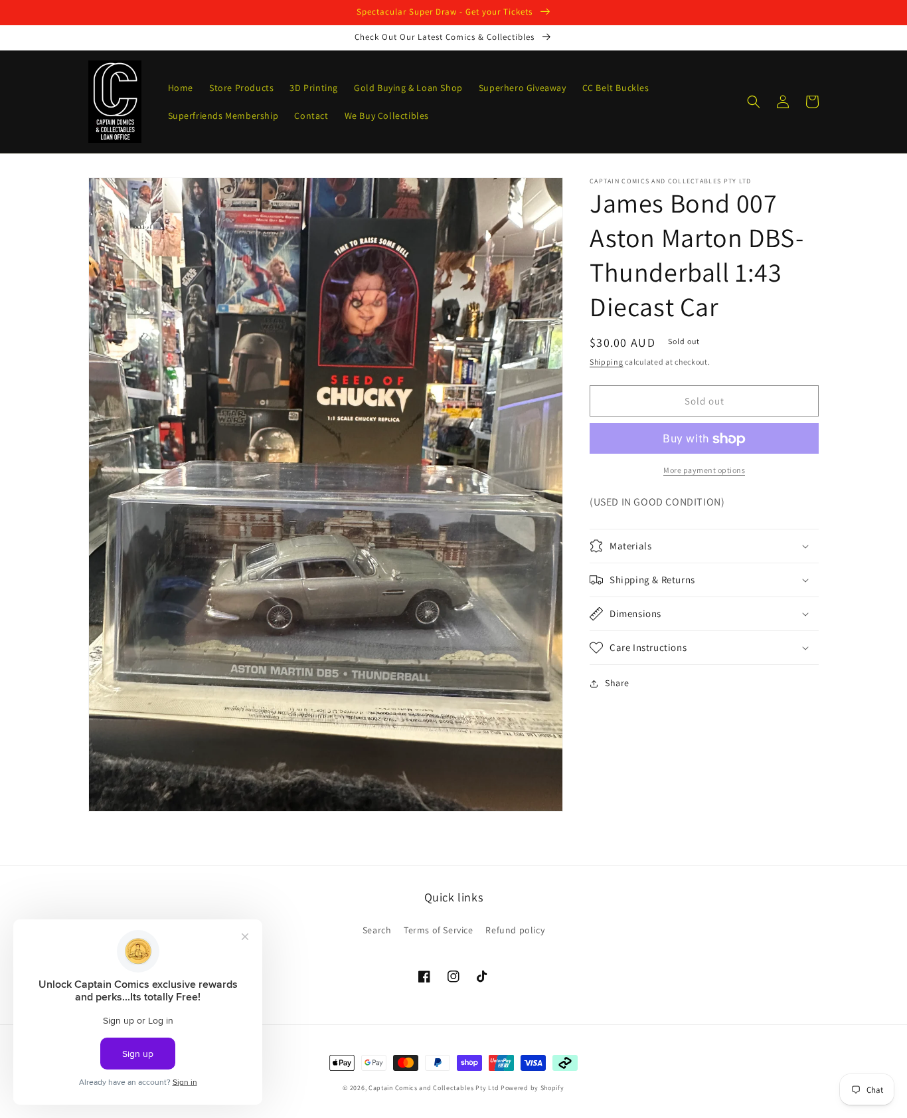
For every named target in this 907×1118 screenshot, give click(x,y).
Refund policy (514, 930)
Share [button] (617, 683)
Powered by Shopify (532, 1087)
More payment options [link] (704, 471)
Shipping (606, 362)
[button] (753, 101)
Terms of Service (438, 930)
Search (377, 930)
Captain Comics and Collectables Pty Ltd (434, 1087)
